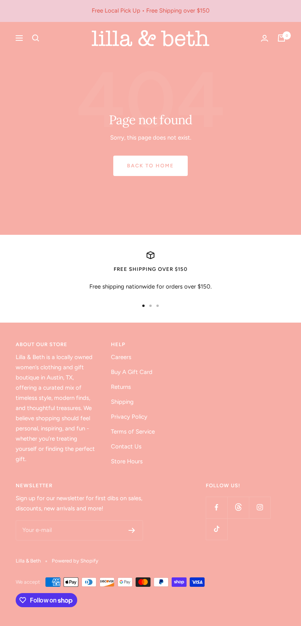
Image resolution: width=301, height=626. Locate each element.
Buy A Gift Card (131, 372)
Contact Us (126, 446)
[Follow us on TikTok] (216, 529)
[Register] (132, 530)
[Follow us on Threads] (238, 507)
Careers (121, 357)
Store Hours (127, 461)
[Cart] (281, 38)
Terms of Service (133, 431)
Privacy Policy (129, 416)
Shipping (122, 401)
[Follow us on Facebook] (216, 507)
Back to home (150, 166)
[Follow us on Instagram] (259, 507)
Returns (121, 386)
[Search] (35, 38)
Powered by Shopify (75, 561)
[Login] (264, 38)
